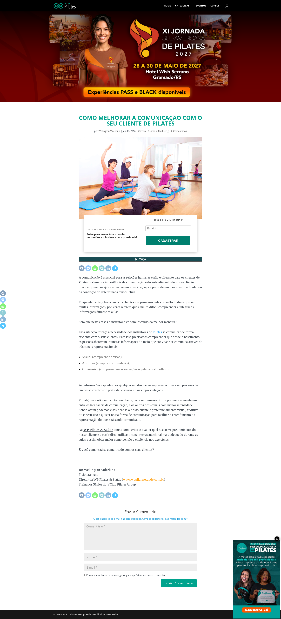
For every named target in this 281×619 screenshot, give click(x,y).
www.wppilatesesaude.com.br (143, 479)
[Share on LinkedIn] (108, 268)
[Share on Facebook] (82, 268)
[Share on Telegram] (115, 268)
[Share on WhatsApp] (95, 268)
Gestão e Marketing (158, 131)
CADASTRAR (168, 240)
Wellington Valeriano (109, 131)
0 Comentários (179, 131)
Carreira (142, 131)
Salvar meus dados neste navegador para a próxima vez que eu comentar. (126, 575)
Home (167, 6)
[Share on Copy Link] (102, 268)
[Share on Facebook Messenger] (88, 268)
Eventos (201, 6)
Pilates (157, 332)
